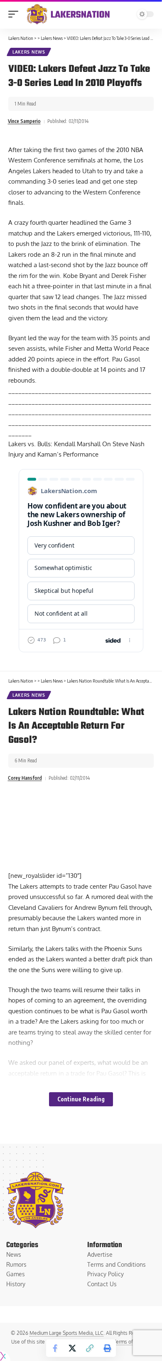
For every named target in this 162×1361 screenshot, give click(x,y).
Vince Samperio (24, 121)
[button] (15, 14)
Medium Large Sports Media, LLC (66, 1333)
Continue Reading (81, 1099)
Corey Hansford (25, 778)
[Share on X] (72, 1348)
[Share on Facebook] (55, 1348)
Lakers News (28, 51)
